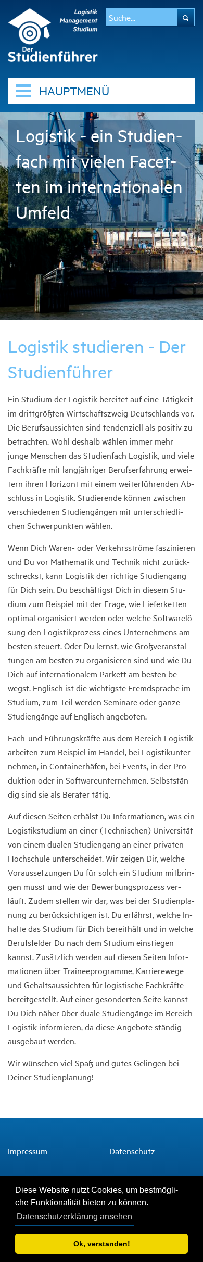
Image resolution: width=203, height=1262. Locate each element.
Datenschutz (132, 1150)
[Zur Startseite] (53, 33)
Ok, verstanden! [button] (101, 1244)
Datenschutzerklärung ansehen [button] (74, 1216)
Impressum (27, 1150)
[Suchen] (185, 17)
